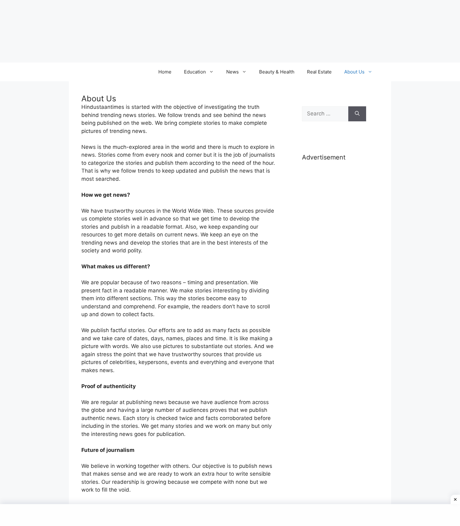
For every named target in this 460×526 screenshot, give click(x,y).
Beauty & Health (276, 72)
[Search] (357, 113)
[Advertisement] (334, 265)
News (232, 72)
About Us (354, 72)
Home (164, 72)
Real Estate (319, 72)
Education (195, 72)
